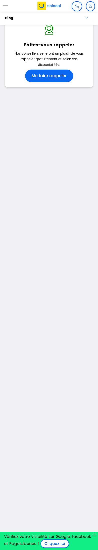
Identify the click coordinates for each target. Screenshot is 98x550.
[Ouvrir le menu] (5, 5)
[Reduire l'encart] (94, 534)
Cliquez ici (56, 543)
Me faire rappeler (49, 76)
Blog (9, 18)
